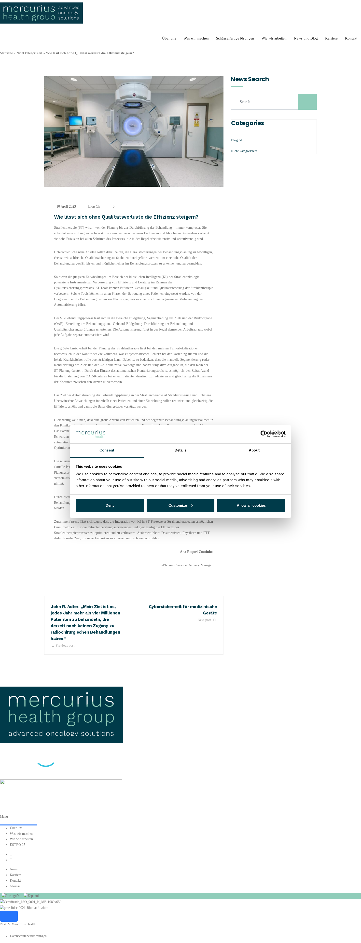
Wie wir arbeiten (274, 38)
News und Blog (306, 38)
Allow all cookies (251, 505)
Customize (177, 505)
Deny (110, 505)
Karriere (331, 38)
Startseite (6, 53)
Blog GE (94, 206)
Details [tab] (181, 450)
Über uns (169, 38)
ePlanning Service (174, 565)
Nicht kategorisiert (29, 53)
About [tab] (254, 450)
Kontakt (351, 38)
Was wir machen (196, 38)
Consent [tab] (106, 450)
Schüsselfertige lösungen (235, 38)
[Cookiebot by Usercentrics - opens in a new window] (264, 434)
